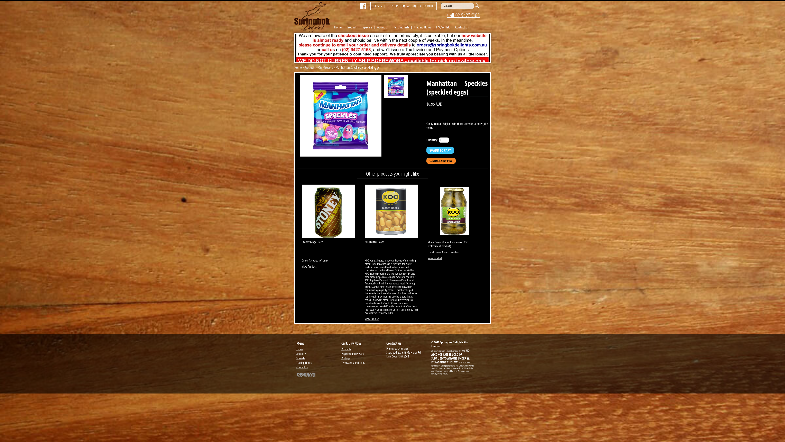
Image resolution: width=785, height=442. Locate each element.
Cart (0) (410, 6)
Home (338, 27)
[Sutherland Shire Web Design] (317, 375)
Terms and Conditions (353, 363)
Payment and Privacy (352, 354)
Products (352, 27)
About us (301, 354)
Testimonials (401, 27)
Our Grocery (325, 67)
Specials (367, 27)
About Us (383, 27)
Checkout (426, 6)
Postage (345, 358)
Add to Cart (442, 150)
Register (392, 6)
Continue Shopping (441, 161)
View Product (309, 267)
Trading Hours (422, 27)
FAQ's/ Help (443, 27)
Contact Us (462, 27)
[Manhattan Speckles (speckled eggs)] (340, 155)
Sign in (378, 6)
